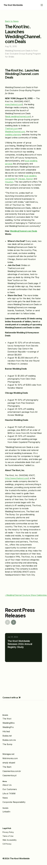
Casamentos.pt (10, 775)
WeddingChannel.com (15, 131)
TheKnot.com (11, 128)
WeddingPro (8, 727)
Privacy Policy (8, 832)
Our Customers (10, 789)
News (5, 798)
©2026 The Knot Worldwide (16, 858)
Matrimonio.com (10, 758)
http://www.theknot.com (16, 478)
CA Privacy (7, 844)
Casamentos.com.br (12, 771)
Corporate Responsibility (14, 802)
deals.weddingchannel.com (18, 116)
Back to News (12, 21)
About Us (7, 785)
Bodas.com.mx (9, 740)
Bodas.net (7, 735)
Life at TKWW (9, 793)
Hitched (6, 731)
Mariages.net (8, 754)
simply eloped (9, 762)
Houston (9, 182)
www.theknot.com (13, 104)
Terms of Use (8, 836)
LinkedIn (6, 811)
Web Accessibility (10, 840)
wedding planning (13, 134)
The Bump (7, 744)
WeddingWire (8, 723)
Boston (29, 179)
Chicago (21, 179)
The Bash (7, 767)
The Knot (7, 718)
